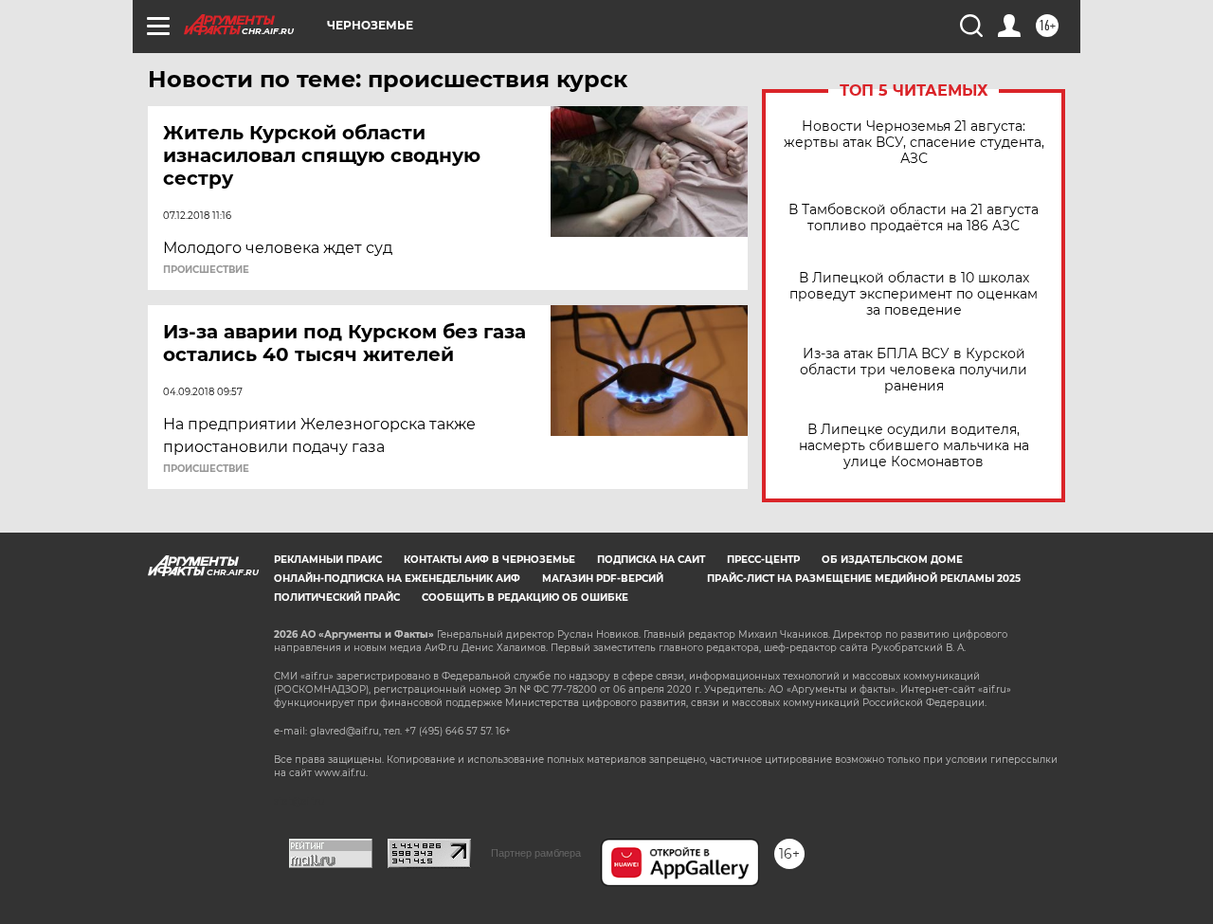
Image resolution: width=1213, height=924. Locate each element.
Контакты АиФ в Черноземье (489, 559)
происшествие (206, 270)
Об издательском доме (892, 559)
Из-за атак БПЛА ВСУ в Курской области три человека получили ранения (913, 370)
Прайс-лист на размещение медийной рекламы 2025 (864, 578)
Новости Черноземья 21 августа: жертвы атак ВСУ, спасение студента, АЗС (914, 142)
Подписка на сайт (651, 559)
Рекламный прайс (328, 559)
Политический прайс (337, 597)
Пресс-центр (763, 559)
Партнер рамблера (536, 853)
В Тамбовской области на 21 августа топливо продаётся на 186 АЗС (913, 218)
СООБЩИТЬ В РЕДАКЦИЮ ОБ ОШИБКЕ (525, 597)
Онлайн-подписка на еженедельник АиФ (397, 578)
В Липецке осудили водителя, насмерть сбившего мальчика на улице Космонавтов (914, 446)
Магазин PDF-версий (602, 578)
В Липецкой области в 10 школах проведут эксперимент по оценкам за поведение (913, 294)
